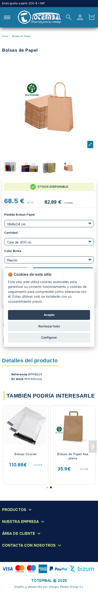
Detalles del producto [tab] (30, 361)
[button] (47, 487)
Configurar (49, 337)
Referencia (19, 374)
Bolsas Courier (25, 454)
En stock (17, 379)
